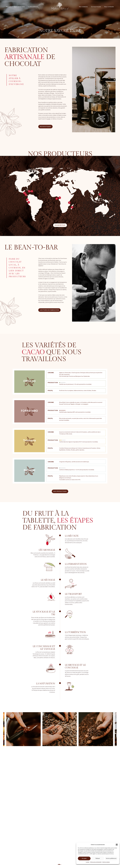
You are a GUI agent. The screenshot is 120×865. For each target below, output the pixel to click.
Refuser (98, 858)
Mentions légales (106, 862)
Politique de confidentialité (95, 862)
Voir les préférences (111, 858)
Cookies (87, 862)
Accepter (84, 858)
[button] (117, 844)
